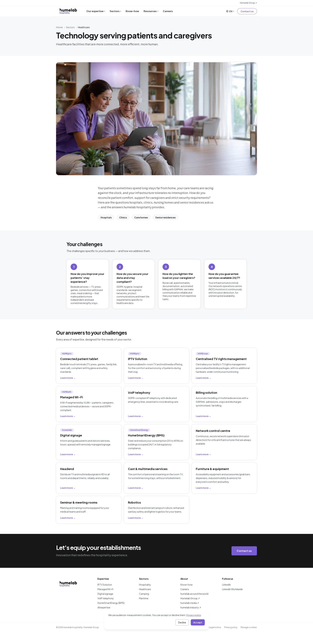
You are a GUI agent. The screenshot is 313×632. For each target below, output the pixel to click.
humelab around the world (194, 593)
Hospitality (145, 584)
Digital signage (105, 593)
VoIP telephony (105, 598)
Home (59, 27)
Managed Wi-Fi (105, 589)
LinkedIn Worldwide (232, 589)
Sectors (115, 11)
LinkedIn (226, 584)
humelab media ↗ (189, 602)
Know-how (132, 11)
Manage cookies (249, 627)
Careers (168, 11)
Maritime (143, 598)
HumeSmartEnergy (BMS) (111, 602)
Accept (197, 622)
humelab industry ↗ (190, 607)
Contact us (247, 11)
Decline (182, 622)
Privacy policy (230, 627)
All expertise (103, 607)
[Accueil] (68, 11)
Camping (144, 593)
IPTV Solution (104, 584)
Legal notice (215, 627)
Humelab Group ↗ (248, 3)
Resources (151, 11)
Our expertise (95, 11)
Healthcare (145, 589)
